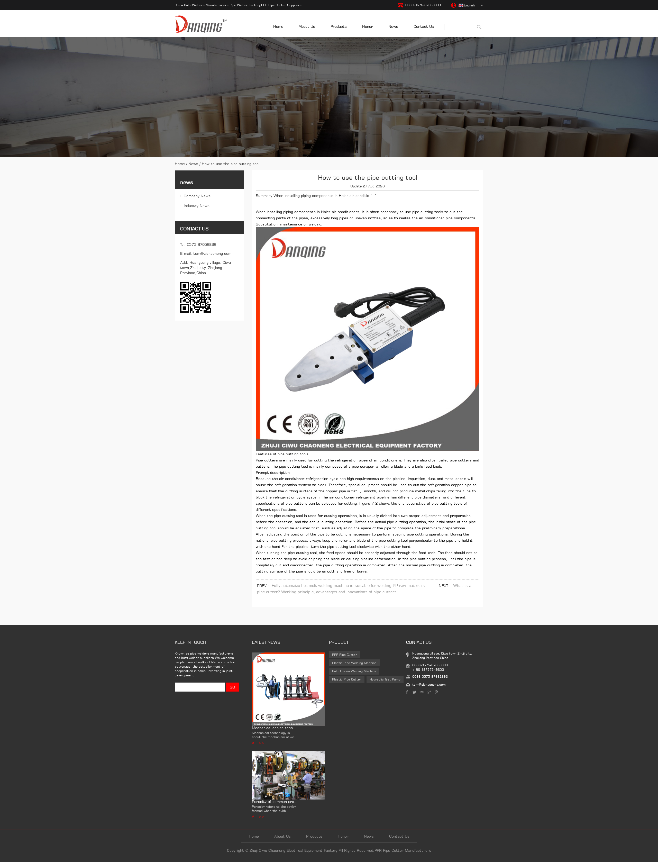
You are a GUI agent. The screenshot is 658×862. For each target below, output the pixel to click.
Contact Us (424, 26)
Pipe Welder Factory (245, 5)
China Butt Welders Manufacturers (202, 5)
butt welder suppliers (197, 658)
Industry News (196, 205)
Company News (197, 196)
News (393, 26)
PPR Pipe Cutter (344, 655)
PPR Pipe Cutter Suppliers (281, 5)
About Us (307, 26)
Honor (367, 26)
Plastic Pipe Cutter (346, 679)
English (469, 5)
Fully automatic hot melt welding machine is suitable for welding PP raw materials (348, 585)
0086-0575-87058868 (423, 5)
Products (339, 26)
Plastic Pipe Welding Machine (354, 663)
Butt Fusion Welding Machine (354, 671)
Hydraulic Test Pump (385, 679)
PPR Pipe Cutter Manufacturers (402, 850)
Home (278, 26)
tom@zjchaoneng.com (212, 253)
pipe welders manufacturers (211, 653)
